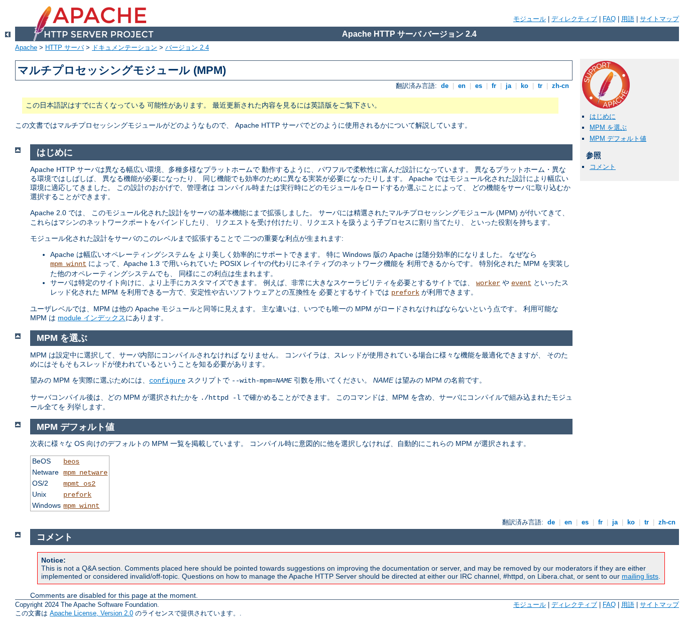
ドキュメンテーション (124, 47)
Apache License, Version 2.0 (91, 613)
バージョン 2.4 (187, 47)
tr (540, 85)
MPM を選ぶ (608, 127)
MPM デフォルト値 (618, 138)
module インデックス (92, 318)
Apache (26, 47)
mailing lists (640, 576)
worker (488, 283)
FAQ (609, 19)
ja (508, 85)
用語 (627, 19)
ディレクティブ (574, 19)
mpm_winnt (68, 264)
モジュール (529, 19)
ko (524, 85)
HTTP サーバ (64, 47)
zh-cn (560, 85)
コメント (603, 166)
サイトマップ (659, 19)
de (444, 85)
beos (71, 462)
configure (167, 381)
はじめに (603, 116)
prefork (405, 293)
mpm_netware (85, 473)
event (521, 283)
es (478, 85)
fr (494, 85)
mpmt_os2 (79, 484)
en (462, 85)
